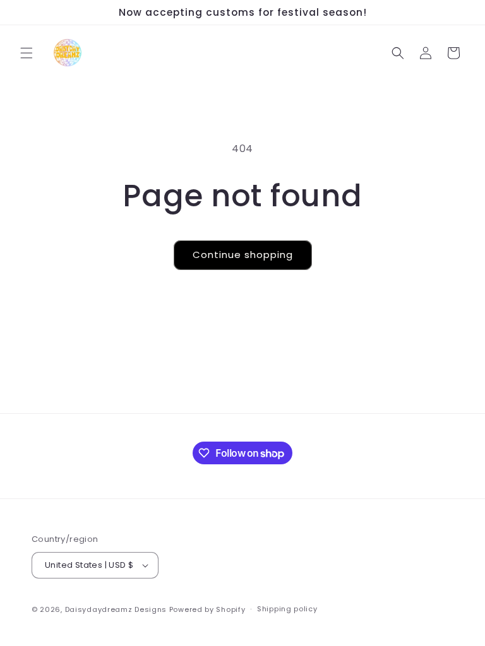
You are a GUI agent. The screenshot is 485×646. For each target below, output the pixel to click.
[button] (26, 53)
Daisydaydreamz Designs (116, 609)
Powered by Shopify (207, 609)
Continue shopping (243, 254)
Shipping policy (287, 609)
